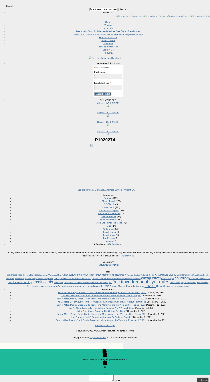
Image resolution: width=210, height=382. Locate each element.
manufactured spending (85, 286)
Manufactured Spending (109, 213)
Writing (109, 241)
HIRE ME (108, 53)
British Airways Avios (34, 279)
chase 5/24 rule (84, 278)
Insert (117, 380)
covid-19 (206, 278)
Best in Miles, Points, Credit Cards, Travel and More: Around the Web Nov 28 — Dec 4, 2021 (102, 314)
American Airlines (72, 274)
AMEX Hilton (88, 275)
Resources (108, 43)
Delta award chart (71, 283)
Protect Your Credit (108, 37)
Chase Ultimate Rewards (104, 278)
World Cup (174, 286)
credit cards (43, 282)
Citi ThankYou (195, 278)
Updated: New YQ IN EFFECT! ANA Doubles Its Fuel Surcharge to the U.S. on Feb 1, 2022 (102, 292)
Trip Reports (109, 238)
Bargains (108, 198)
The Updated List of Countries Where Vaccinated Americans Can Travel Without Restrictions (101, 302)
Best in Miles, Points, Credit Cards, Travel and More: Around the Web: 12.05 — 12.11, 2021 (101, 305)
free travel (122, 281)
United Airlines (163, 286)
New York (139, 286)
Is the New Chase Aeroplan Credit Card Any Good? (102, 311)
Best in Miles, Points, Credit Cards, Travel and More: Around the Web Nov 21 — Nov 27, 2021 (101, 320)
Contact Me (108, 50)
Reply (105, 373)
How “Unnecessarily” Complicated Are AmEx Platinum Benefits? (102, 317)
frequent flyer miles (150, 281)
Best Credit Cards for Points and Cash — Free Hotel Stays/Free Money (108, 34)
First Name (99, 72)
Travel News (109, 235)
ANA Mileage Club (164, 274)
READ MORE (127, 255)
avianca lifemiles (181, 275)
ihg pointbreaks (188, 282)
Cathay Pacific (47, 279)
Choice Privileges (167, 279)
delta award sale (86, 282)
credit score (58, 283)
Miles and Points (108, 219)
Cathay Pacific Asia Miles (65, 278)
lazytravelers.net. (98, 337)
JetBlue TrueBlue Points (42, 286)
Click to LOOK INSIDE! (108, 103)
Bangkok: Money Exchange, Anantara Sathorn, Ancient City (105, 190)
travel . (150, 286)
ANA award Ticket (146, 275)
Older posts (109, 229)
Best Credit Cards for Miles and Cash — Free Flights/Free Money (108, 31)
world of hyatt (184, 286)
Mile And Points (108, 216)
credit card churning (20, 282)
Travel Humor (109, 232)
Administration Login (105, 325)
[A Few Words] (115, 244)
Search (9, 6)
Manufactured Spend (109, 210)
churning (182, 278)
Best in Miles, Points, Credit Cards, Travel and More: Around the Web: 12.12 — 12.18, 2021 (101, 298)
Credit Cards (108, 207)
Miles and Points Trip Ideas (109, 222)
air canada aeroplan (31, 275)
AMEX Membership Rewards (109, 274)
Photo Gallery (108, 40)
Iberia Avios (175, 282)
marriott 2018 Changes (107, 286)
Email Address (102, 83)
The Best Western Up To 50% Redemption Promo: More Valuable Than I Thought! (101, 295)
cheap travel (151, 278)
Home (108, 22)
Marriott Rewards (126, 286)
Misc (109, 226)
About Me (108, 28)
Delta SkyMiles (101, 282)
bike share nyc (20, 279)
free (110, 282)
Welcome (108, 25)
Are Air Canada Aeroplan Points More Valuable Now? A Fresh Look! (102, 308)
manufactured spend (62, 286)
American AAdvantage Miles (50, 275)
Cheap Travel (108, 201)
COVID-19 (109, 204)
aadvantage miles (14, 275)
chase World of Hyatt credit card (128, 279)
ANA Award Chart (131, 275)
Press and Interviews (108, 46)
